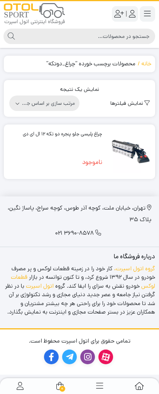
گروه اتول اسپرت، (134, 268)
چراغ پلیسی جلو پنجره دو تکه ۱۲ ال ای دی (62, 134)
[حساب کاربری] (20, 386)
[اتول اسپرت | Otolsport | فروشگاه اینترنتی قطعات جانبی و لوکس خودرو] (34, 14)
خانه (146, 64)
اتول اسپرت (40, 286)
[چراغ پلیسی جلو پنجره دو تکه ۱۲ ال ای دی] (129, 152)
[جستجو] (11, 36)
